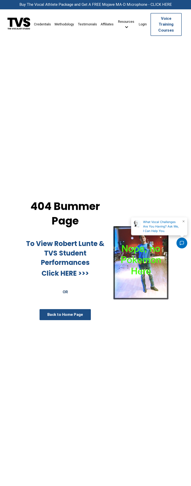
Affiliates (107, 24)
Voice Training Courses (166, 24)
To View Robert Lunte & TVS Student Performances (65, 253)
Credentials (42, 24)
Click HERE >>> (65, 273)
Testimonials (87, 24)
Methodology (64, 24)
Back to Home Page (65, 314)
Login (143, 24)
